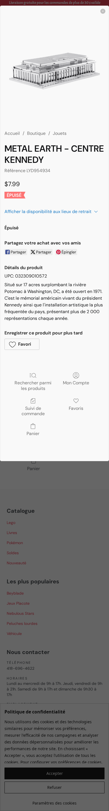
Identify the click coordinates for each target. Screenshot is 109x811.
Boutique (36, 133)
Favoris (76, 408)
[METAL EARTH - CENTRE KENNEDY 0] (54, 71)
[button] (21, 344)
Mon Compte (76, 382)
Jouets (60, 133)
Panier (33, 433)
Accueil (12, 133)
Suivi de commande (33, 410)
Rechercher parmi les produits (33, 385)
